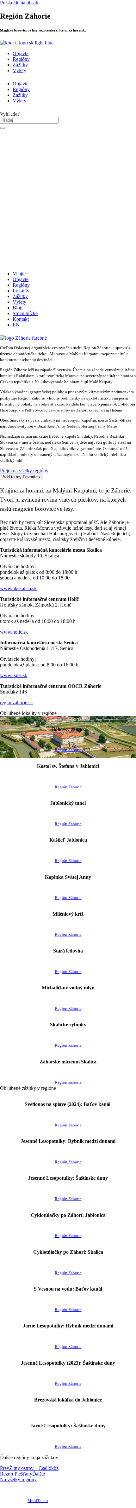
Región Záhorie (68, 750)
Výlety (19, 70)
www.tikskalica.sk (18, 588)
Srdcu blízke (25, 313)
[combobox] (29, 120)
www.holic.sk (14, 632)
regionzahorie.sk (16, 702)
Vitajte (19, 273)
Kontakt (21, 319)
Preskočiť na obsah (19, 2)
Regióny (21, 59)
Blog (17, 307)
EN (16, 324)
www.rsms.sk (13, 675)
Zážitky (20, 64)
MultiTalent (38, 1501)
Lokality (21, 290)
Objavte (20, 53)
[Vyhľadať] (2, 128)
